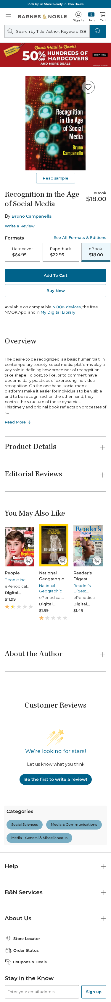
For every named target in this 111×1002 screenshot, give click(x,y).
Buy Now (55, 290)
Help (11, 866)
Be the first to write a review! (55, 779)
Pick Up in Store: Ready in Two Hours (55, 4)
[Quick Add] (28, 560)
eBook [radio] (96, 252)
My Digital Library (58, 312)
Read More (15, 422)
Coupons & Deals (30, 961)
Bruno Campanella (32, 216)
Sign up (94, 991)
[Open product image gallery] (55, 123)
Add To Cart (55, 275)
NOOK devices (66, 307)
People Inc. (15, 579)
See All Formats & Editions (80, 237)
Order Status (26, 950)
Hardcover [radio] (22, 252)
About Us (18, 918)
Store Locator (26, 938)
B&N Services (24, 892)
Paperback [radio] (61, 252)
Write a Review (20, 226)
